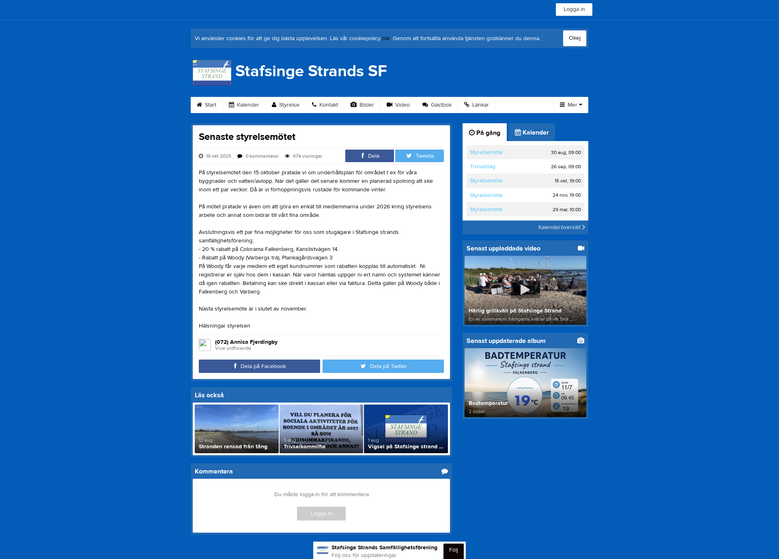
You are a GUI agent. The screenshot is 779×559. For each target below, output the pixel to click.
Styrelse (288, 105)
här (386, 38)
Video (402, 105)
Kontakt (328, 105)
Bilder (366, 105)
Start (209, 105)
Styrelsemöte (486, 152)
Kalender (247, 105)
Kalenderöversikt (560, 227)
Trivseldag (482, 166)
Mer (572, 105)
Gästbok (440, 105)
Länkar (480, 105)
